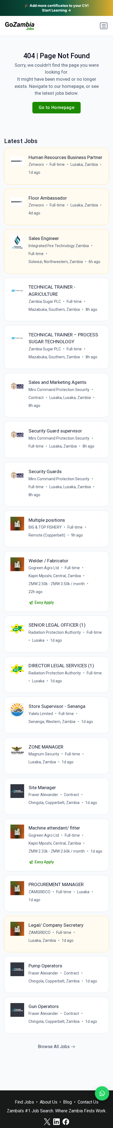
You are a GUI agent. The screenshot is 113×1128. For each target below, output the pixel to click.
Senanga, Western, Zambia (52, 721)
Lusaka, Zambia (84, 164)
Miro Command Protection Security (59, 389)
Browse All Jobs (54, 1046)
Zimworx (36, 164)
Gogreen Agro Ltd (44, 568)
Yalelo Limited (41, 713)
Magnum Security (44, 754)
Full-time (57, 164)
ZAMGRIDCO (39, 892)
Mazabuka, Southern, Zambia (54, 309)
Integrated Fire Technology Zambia (59, 246)
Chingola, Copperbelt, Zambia (54, 802)
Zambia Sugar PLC (45, 301)
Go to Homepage (57, 107)
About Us (48, 1102)
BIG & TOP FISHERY (45, 527)
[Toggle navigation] (103, 26)
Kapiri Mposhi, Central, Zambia (55, 576)
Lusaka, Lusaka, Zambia (70, 397)
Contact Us (88, 1102)
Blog (67, 1102)
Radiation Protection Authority (55, 632)
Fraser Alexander (43, 794)
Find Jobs (24, 1102)
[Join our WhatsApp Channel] (102, 1093)
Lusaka (38, 640)
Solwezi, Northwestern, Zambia (56, 261)
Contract (36, 397)
